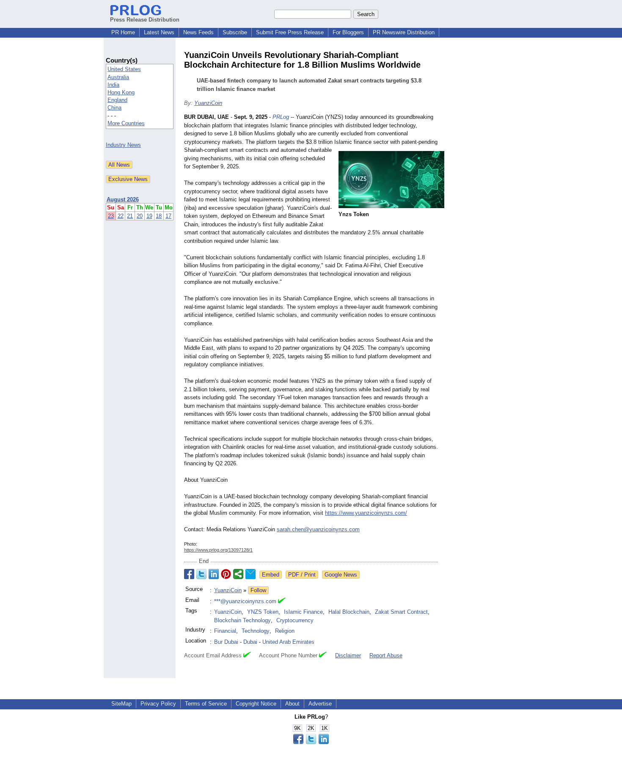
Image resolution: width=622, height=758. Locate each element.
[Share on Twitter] (201, 574)
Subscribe (235, 32)
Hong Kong (121, 92)
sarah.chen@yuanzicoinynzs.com (318, 529)
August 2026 (123, 199)
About (292, 703)
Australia (118, 77)
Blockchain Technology (242, 620)
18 (159, 216)
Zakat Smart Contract (401, 612)
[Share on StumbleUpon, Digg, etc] (238, 574)
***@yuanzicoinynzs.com (245, 601)
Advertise (320, 703)
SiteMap (121, 703)
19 (149, 216)
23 (111, 216)
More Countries (126, 123)
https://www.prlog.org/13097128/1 (218, 549)
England (117, 100)
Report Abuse (385, 655)
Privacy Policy (158, 703)
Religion (284, 631)
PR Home (123, 32)
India (113, 85)
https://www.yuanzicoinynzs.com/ (366, 513)
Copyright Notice (256, 703)
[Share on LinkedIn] (214, 574)
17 (168, 216)
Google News (341, 574)
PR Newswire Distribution (404, 32)
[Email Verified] (282, 601)
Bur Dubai (226, 642)
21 (130, 216)
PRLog (280, 117)
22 (121, 216)
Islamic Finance (303, 612)
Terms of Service (206, 703)
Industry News (123, 145)
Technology (256, 631)
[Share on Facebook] (189, 574)
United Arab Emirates (288, 642)
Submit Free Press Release (290, 32)
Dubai (250, 642)
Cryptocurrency (295, 620)
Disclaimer (348, 655)
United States (124, 69)
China (114, 107)
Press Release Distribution (144, 19)
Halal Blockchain (348, 612)
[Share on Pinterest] (226, 574)
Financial (225, 631)
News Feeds (198, 32)
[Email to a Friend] (250, 574)
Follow (258, 590)
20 (140, 216)
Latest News (159, 32)
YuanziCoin (208, 103)
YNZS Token (262, 612)
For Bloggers (348, 32)
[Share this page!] (311, 742)
